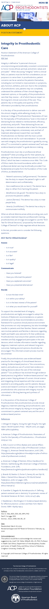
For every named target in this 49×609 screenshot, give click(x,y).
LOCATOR (31, 568)
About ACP (11, 25)
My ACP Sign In (5, 2)
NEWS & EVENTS (29, 571)
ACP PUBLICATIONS (8, 571)
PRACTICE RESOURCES (19, 571)
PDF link (4, 58)
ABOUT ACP (9, 568)
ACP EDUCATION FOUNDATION (20, 568)
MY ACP (4, 568)
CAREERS (36, 571)
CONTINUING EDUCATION (40, 568)
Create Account (16, 2)
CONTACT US (42, 571)
